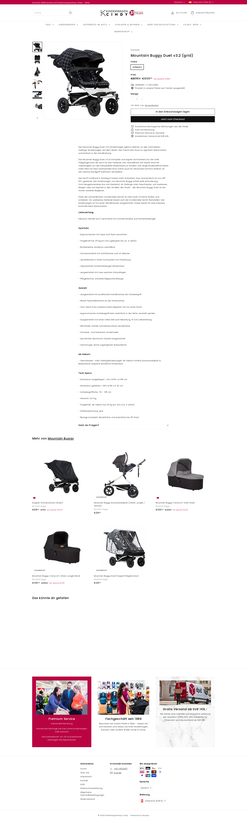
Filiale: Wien (191, 24)
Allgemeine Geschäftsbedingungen (92, 793)
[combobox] (52, 13)
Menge (134, 93)
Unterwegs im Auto (95, 24)
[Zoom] (83, 80)
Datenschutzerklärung (91, 788)
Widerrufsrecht (87, 799)
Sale (49, 24)
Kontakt (84, 780)
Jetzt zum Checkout (173, 119)
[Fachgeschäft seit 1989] (123, 697)
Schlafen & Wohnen (127, 24)
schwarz (137, 67)
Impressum (86, 776)
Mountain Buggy (61, 438)
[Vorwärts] (37, 117)
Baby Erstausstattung (162, 24)
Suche (83, 768)
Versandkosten (152, 105)
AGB (82, 784)
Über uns (84, 772)
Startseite (135, 50)
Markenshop (122, 31)
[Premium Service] (61, 697)
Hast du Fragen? (88, 425)
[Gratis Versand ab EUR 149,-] (185, 692)
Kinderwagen (67, 24)
